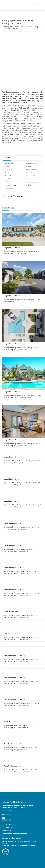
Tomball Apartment (11, 611)
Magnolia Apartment (12, 248)
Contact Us (6, 820)
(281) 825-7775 (6, 830)
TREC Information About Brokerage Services (17, 805)
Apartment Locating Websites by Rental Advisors (19, 845)
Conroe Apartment (11, 633)
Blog (3, 818)
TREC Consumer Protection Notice (13, 807)
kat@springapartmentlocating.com (14, 834)
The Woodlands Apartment (14, 523)
